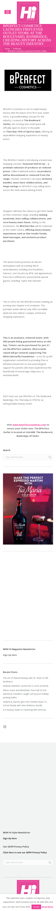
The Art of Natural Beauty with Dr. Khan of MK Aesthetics (25, 680)
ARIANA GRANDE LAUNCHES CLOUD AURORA (25, 685)
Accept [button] (36, 906)
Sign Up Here (10, 655)
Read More (47, 906)
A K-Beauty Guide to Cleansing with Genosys (24, 709)
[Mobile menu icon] (7, 12)
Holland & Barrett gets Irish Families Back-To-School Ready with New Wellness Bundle (25, 703)
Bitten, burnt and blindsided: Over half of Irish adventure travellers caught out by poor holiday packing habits (26, 694)
